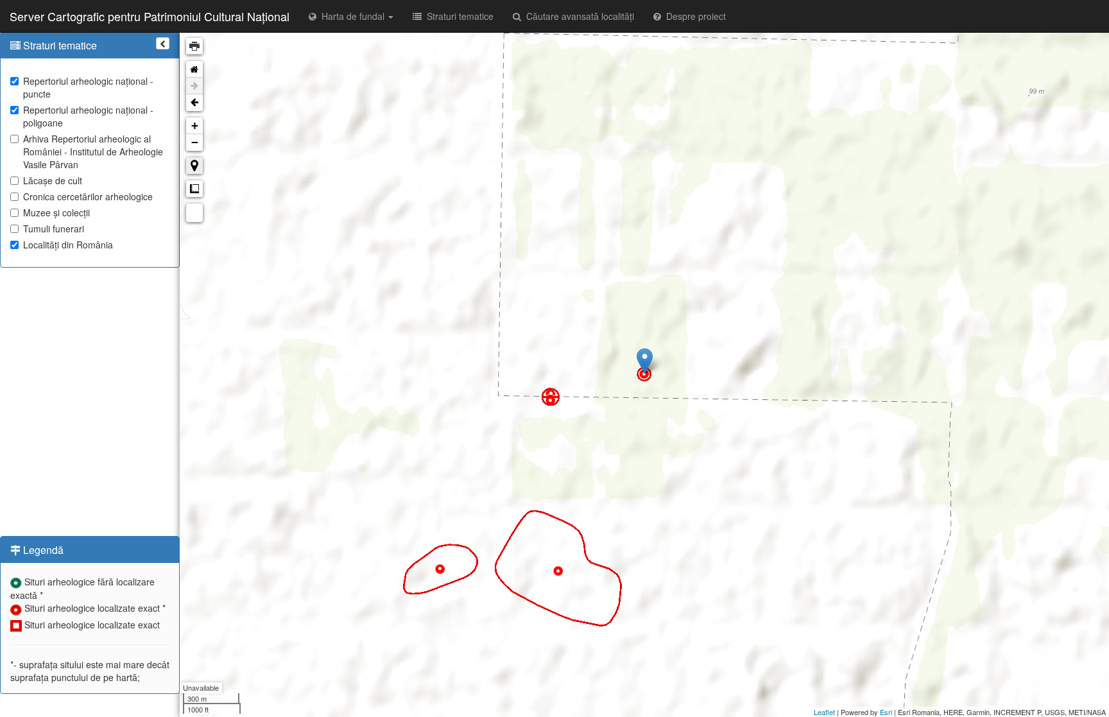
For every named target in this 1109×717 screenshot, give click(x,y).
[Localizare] (194, 165)
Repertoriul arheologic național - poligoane (88, 116)
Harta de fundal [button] (351, 16)
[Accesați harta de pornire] (194, 69)
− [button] (194, 142)
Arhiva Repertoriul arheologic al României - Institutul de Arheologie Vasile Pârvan (93, 151)
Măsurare (194, 188)
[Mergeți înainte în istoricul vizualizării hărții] (194, 86)
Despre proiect (693, 16)
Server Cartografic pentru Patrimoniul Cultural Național (149, 16)
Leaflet (824, 712)
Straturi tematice (458, 16)
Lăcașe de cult (52, 180)
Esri (886, 712)
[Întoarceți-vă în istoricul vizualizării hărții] (194, 102)
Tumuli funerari (53, 228)
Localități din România (68, 244)
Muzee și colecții (56, 212)
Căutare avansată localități (577, 16)
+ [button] (194, 125)
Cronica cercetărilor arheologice (88, 196)
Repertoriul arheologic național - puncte (88, 87)
